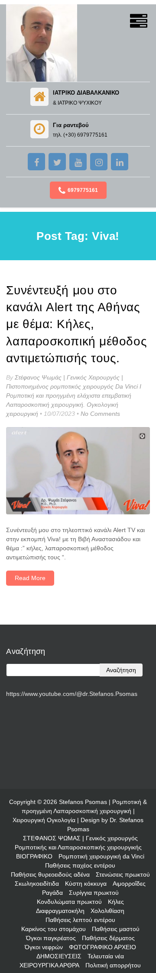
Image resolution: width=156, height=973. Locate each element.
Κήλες (116, 901)
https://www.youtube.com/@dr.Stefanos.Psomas (71, 693)
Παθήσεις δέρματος (108, 938)
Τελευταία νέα (106, 956)
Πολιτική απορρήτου (113, 965)
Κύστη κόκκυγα (86, 883)
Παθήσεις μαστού (116, 928)
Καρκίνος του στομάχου (53, 928)
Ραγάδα (52, 892)
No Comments (100, 413)
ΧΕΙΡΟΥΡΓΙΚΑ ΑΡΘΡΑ (49, 965)
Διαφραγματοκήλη (60, 910)
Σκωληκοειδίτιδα (37, 883)
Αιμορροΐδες (129, 883)
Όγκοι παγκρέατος (51, 938)
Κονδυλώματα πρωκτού (69, 901)
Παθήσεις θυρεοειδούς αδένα (50, 874)
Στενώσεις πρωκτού (123, 874)
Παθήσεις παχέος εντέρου (80, 865)
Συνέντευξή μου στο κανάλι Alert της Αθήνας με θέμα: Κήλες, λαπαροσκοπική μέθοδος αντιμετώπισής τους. (76, 324)
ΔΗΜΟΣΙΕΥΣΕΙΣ (58, 956)
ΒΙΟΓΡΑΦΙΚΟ (34, 856)
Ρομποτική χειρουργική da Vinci (101, 856)
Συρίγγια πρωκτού (94, 892)
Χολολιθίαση (107, 910)
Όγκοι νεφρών (44, 947)
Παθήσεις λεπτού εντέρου (80, 919)
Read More (30, 577)
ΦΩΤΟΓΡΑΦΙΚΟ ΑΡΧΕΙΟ (102, 947)
